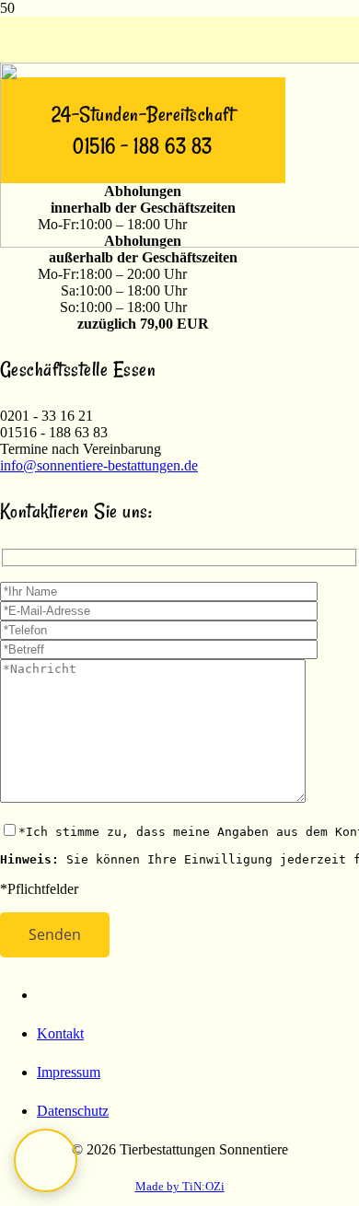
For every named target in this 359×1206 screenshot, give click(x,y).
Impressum (68, 1072)
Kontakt (60, 1033)
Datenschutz (73, 1111)
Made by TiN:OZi (180, 1186)
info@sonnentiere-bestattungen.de (99, 465)
